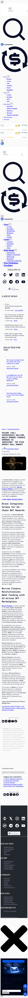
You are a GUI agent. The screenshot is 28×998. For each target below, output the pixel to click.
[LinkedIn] (23, 276)
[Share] (25, 986)
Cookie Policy (8, 900)
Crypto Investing (9, 865)
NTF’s (8, 99)
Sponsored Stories (12, 368)
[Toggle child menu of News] (8, 76)
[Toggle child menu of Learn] (8, 92)
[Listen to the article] (25, 990)
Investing (9, 97)
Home (4, 429)
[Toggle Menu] (2, 2)
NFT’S (9, 246)
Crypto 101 (7, 863)
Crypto (9, 81)
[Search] (22, 154)
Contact (6, 882)
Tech (8, 83)
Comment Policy (9, 902)
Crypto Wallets (8, 869)
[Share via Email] (12, 722)
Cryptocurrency (9, 847)
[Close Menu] (2, 216)
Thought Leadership (12, 115)
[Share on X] (9, 722)
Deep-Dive (10, 106)
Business (9, 79)
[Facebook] (17, 283)
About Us (7, 878)
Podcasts (7, 854)
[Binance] (5, 276)
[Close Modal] (10, 8)
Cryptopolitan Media (12, 449)
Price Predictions (8, 117)
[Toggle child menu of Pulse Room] (11, 103)
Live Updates (19, 310)
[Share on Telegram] (6, 722)
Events (6, 884)
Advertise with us (9, 887)
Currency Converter (10, 911)
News (5, 76)
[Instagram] (17, 276)
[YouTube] (23, 283)
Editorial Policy (8, 898)
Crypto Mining (8, 867)
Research (9, 112)
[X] (11, 276)
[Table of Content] (25, 994)
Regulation (10, 90)
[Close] (2, 996)
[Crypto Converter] (14, 213)
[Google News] (14, 290)
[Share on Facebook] (15, 722)
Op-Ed (9, 87)
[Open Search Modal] (14, 42)
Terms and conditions (10, 904)
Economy (9, 85)
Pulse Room (7, 104)
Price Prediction (9, 849)
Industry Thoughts (12, 108)
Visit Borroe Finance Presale (11, 706)
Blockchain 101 (9, 861)
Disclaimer (24, 129)
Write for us (7, 885)
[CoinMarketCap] (5, 283)
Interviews (10, 110)
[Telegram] (11, 283)
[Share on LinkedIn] (3, 722)
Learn (5, 92)
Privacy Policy (8, 897)
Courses (9, 94)
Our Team (7, 880)
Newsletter (6, 119)
